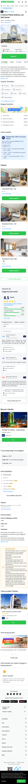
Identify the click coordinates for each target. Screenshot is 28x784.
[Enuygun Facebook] (8, 694)
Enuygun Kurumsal (7, 747)
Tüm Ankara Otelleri (7, 8)
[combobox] (8, 51)
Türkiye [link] (8, 6)
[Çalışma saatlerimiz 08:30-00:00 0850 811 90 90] (18, 1)
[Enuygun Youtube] (20, 694)
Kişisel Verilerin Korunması (9, 762)
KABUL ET (21, 781)
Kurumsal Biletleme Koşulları (14, 764)
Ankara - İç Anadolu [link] (19, 6)
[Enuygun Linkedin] (17, 694)
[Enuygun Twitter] (14, 694)
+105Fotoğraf (8, 40)
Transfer (4, 735)
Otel (3, 723)
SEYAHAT (5, 146)
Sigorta (4, 743)
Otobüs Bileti (5, 727)
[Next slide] (25, 177)
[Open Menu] (26, 2)
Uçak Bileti (5, 719)
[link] (1, 6)
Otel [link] (4, 6)
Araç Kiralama (6, 731)
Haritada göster (15, 109)
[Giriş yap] (22, 2)
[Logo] (7, 2)
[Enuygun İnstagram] (11, 694)
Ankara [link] (12, 6)
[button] (14, 33)
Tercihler (3, 781)
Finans (3, 739)
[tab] (4, 62)
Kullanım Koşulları (20, 762)
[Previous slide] (3, 177)
